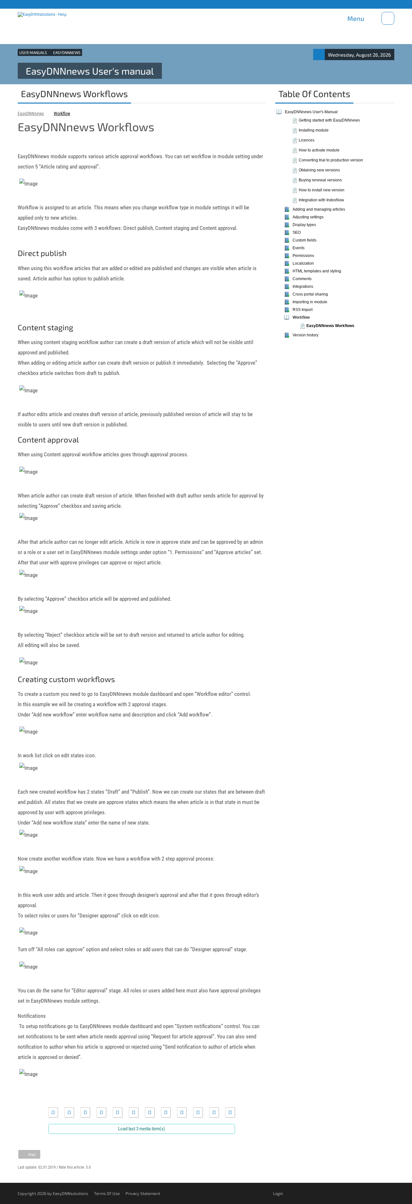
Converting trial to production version (331, 160)
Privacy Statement (143, 1193)
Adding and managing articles (319, 209)
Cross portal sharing (310, 294)
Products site (32, 4)
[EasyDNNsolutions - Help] (42, 13)
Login (278, 1193)
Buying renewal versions (320, 180)
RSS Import (303, 309)
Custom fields (304, 240)
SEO (297, 232)
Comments (302, 279)
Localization (303, 263)
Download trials (380, 4)
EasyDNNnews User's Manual (311, 112)
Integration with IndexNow (321, 200)
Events (298, 248)
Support (55, 4)
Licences (306, 140)
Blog (72, 4)
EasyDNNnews (31, 113)
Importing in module (310, 302)
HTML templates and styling (317, 271)
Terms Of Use (107, 1193)
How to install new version (321, 190)
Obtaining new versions (319, 170)
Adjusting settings (308, 217)
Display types (304, 225)
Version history (305, 335)
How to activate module (319, 150)
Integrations (303, 286)
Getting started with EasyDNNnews (329, 120)
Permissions (303, 255)
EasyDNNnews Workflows (330, 326)
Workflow (62, 113)
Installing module (314, 130)
